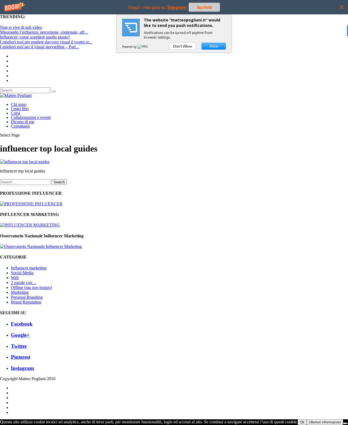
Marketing (20, 292)
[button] (174, 7)
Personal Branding (27, 297)
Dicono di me (22, 121)
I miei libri (20, 108)
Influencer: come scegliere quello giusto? (35, 37)
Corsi (15, 113)
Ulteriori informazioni (325, 422)
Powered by (129, 47)
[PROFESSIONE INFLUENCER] (31, 204)
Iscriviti (204, 7)
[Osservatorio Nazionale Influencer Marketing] (41, 246)
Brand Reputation (26, 302)
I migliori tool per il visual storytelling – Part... (39, 47)
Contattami (20, 126)
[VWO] (143, 47)
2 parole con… (23, 282)
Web (15, 277)
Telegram (176, 7)
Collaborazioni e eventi (31, 117)
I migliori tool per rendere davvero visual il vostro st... (46, 42)
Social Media (22, 272)
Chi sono (18, 104)
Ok (302, 422)
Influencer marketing (28, 268)
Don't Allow (182, 46)
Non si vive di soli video (21, 27)
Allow (213, 46)
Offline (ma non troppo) (31, 287)
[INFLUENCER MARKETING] (30, 225)
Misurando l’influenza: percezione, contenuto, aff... (44, 32)
